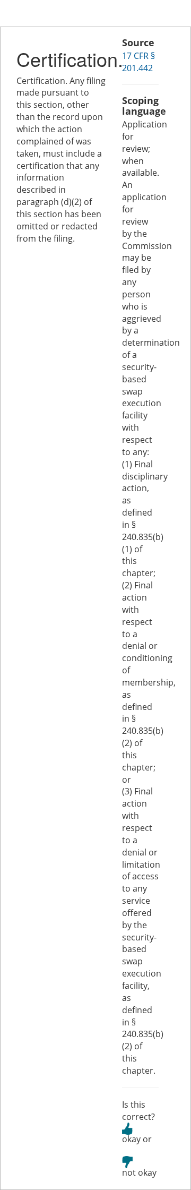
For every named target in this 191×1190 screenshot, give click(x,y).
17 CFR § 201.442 (138, 62)
